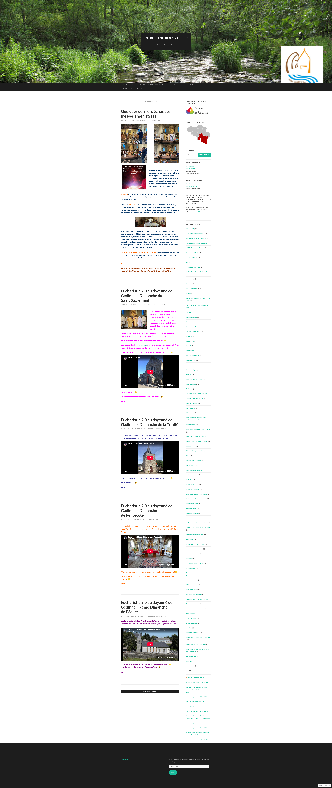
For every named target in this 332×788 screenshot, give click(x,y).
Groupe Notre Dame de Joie (194, 398)
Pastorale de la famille (192, 489)
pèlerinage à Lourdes (192, 553)
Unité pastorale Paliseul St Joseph (196, 644)
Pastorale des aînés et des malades (196, 499)
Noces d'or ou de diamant (193, 460)
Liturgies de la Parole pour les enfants (197, 441)
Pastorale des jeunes (192, 503)
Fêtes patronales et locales (194, 379)
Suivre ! (173, 772)
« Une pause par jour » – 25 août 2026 (197, 728)
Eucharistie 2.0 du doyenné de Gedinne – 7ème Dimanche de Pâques (146, 607)
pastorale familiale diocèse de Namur (197, 522)
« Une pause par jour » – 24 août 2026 (197, 739)
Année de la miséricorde (193, 267)
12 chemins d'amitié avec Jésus (195, 233)
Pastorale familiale (191, 518)
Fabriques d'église (191, 370)
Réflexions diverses (192, 585)
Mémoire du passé (191, 446)
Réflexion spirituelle (192, 580)
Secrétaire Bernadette (192, 604)
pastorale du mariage (192, 513)
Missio (188, 456)
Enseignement (190, 350)
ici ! (199, 212)
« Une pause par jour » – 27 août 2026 (197, 711)
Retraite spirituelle (191, 589)
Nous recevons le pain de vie (194, 470)
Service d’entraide (191, 84)
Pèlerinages (189, 558)
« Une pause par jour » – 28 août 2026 (197, 697)
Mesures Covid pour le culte (194, 451)
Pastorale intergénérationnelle (195, 534)
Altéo (188, 262)
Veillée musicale (191, 656)
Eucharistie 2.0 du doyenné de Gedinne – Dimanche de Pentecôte (146, 511)
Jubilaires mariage (191, 424)
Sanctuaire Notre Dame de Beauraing (197, 599)
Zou (187, 671)
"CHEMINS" (190, 229)
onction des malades (192, 475)
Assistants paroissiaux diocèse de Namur (198, 272)
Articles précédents (150, 691)
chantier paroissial (191, 317)
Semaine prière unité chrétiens (195, 608)
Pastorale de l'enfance (192, 484)
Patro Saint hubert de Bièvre (194, 549)
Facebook (189, 374)
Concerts (189, 336)
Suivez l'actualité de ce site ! (179, 756)
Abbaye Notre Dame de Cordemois (196, 243)
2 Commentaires (155, 120)
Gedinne (188, 389)
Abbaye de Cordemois (139, 84)
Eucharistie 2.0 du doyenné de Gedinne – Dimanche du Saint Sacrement (146, 296)
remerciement (141, 345)
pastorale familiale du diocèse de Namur (198, 527)
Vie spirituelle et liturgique (132, 88)
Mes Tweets (124, 759)
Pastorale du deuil (191, 508)
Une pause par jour (191, 632)
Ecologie (188, 346)
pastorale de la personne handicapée (197, 494)
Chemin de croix (191, 322)
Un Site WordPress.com (130, 785)
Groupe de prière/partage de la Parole (197, 393)
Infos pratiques (190, 413)
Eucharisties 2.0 (190, 360)
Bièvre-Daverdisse (191, 288)
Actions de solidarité (192, 252)
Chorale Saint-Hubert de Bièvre (195, 326)
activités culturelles (192, 257)
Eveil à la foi (189, 365)
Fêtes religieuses (191, 384)
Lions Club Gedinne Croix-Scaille (196, 436)
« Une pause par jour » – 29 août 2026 (197, 682)
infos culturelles (191, 408)
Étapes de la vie (174, 84)
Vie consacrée (190, 661)
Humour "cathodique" (192, 403)
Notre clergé (190, 465)
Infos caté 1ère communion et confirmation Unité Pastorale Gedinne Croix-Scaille (197, 704)
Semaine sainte (190, 613)
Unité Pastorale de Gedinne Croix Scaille (198, 637)
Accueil (125, 84)
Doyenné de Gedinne (157, 84)
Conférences (190, 341)
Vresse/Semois (190, 666)
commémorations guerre (193, 331)
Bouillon (188, 293)
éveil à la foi (189, 279)
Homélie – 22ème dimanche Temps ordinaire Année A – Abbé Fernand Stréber (196, 690)
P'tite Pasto (189, 479)
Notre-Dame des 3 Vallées (166, 38)
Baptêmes (189, 283)
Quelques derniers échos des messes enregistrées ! (145, 113)
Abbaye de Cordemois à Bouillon (196, 238)
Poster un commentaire (157, 304)
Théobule (189, 628)
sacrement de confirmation (194, 594)
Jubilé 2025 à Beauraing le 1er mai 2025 (198, 429)
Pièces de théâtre (191, 568)
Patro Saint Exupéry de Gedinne (195, 544)
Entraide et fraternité (192, 355)
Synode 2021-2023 (192, 623)
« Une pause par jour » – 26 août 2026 (197, 723)
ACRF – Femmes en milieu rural (195, 248)
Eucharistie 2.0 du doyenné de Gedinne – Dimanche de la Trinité (149, 422)
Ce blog (188, 312)
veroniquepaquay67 (139, 120)
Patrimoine (189, 539)
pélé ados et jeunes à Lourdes (194, 563)
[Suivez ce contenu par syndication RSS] (186, 678)
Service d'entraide (191, 618)
